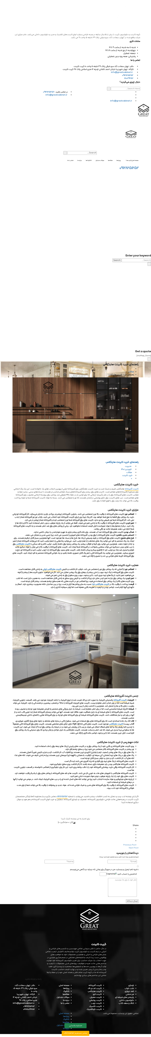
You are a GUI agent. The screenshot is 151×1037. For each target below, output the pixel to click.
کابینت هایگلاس (23, 544)
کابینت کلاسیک (95, 1006)
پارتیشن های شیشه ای (124, 997)
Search (116, 260)
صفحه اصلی (64, 985)
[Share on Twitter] (133, 832)
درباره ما (66, 1000)
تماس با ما (65, 1003)
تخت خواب (129, 988)
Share (136, 825)
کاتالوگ (66, 991)
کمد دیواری (129, 991)
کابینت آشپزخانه (132, 489)
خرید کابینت (127, 475)
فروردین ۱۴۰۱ (126, 469)
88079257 (128, 78)
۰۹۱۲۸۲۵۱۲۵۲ (62, 796)
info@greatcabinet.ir (122, 72)
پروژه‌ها (66, 988)
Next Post (133, 848)
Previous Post (130, 845)
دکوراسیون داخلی (126, 1000)
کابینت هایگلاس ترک (100, 584)
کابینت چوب (96, 1003)
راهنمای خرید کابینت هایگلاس (122, 462)
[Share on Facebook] (133, 829)
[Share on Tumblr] (133, 837)
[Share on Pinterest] (133, 840)
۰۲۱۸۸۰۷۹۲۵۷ (29, 1009)
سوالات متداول (63, 997)
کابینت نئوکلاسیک (94, 1009)
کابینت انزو (97, 994)
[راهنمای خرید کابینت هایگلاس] (75, 414)
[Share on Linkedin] (133, 835)
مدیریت (128, 466)
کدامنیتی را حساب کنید (127, 874)
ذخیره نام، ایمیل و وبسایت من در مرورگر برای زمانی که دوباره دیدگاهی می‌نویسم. (104, 869)
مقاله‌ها (66, 994)
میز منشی (130, 994)
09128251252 (127, 75)
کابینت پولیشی (95, 1000)
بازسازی (131, 985)
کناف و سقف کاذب (126, 1003)
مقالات (131, 371)
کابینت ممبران (96, 997)
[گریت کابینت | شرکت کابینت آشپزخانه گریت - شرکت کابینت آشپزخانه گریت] (144, 110)
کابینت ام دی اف (95, 988)
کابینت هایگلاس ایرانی (52, 569)
